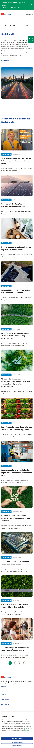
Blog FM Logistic (15, 25)
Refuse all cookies (17, 742)
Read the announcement (11, 7)
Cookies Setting (17, 745)
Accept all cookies (17, 738)
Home (6, 25)
